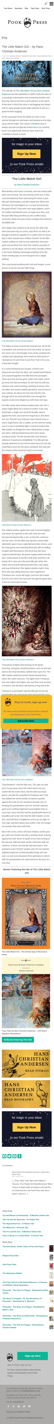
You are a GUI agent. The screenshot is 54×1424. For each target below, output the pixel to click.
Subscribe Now (26, 720)
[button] (30, 702)
